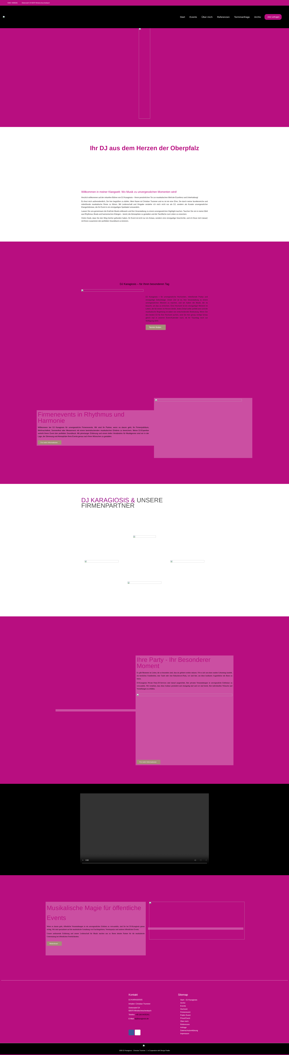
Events (183, 1006)
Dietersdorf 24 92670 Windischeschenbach (36, 3)
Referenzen (185, 1024)
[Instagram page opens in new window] (281, 2)
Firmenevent (185, 1012)
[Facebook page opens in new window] (278, 2)
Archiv (182, 1003)
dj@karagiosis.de (142, 1019)
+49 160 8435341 (142, 1015)
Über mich (184, 1021)
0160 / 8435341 (13, 3)
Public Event (185, 1015)
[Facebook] (131, 1032)
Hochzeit (183, 1009)
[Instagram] (137, 1032)
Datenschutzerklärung (189, 1030)
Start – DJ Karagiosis (188, 1000)
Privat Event (185, 1018)
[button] (144, 829)
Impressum (184, 1033)
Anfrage (183, 1027)
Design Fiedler (165, 1050)
